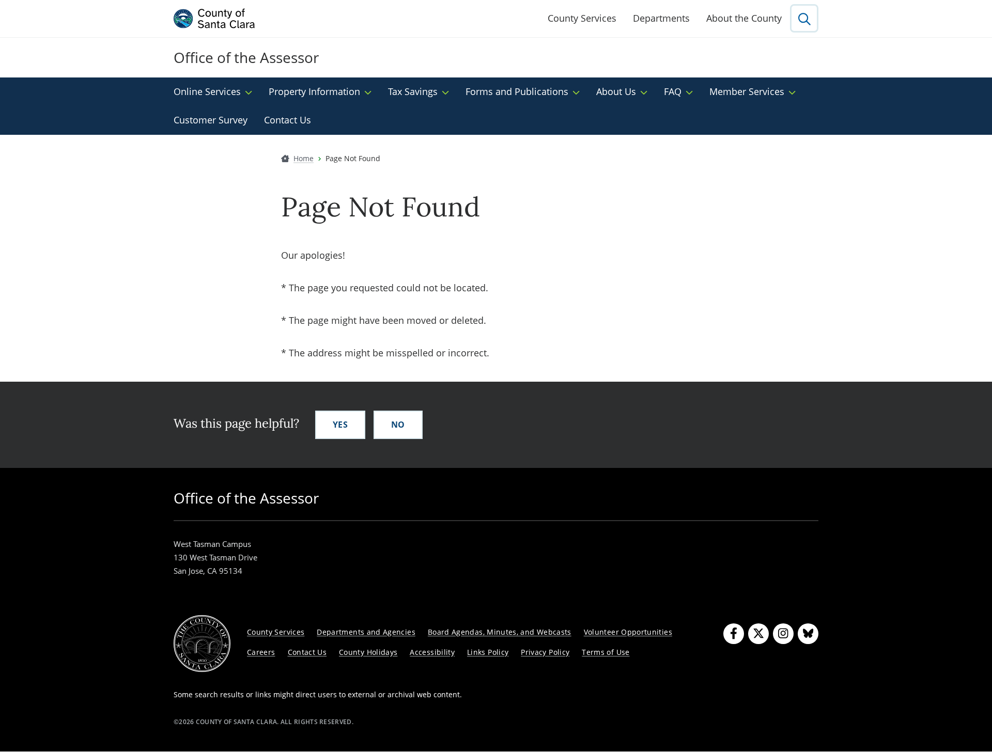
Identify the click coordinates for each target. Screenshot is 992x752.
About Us (616, 91)
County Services (582, 18)
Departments (661, 18)
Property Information (314, 91)
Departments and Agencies (366, 632)
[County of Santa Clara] (214, 18)
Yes (340, 424)
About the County (744, 18)
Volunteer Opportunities (628, 632)
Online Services (207, 91)
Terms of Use (605, 652)
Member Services (746, 91)
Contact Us (287, 120)
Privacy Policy (545, 652)
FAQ (672, 91)
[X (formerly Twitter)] (758, 633)
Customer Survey (210, 120)
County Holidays (368, 652)
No (398, 424)
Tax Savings (413, 91)
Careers (261, 652)
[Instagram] (783, 633)
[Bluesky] (808, 633)
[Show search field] (804, 18)
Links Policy (487, 652)
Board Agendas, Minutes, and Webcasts (499, 632)
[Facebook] (733, 633)
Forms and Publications (517, 91)
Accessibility (432, 652)
